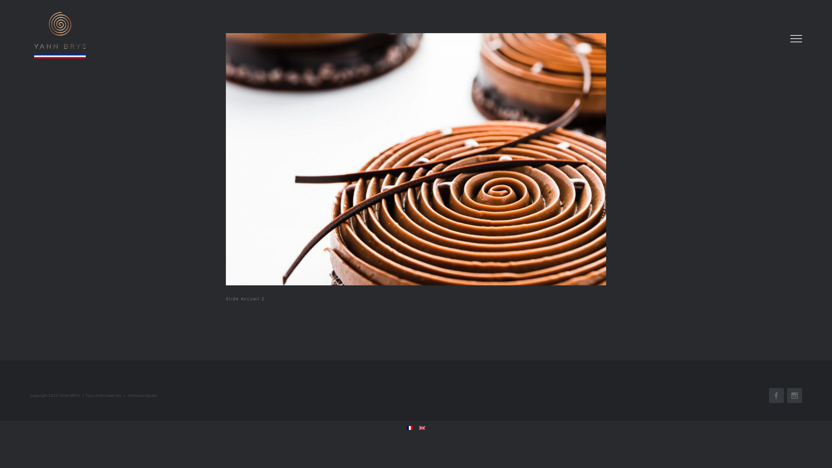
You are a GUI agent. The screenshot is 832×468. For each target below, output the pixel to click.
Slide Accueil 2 (417, 160)
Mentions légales (142, 395)
